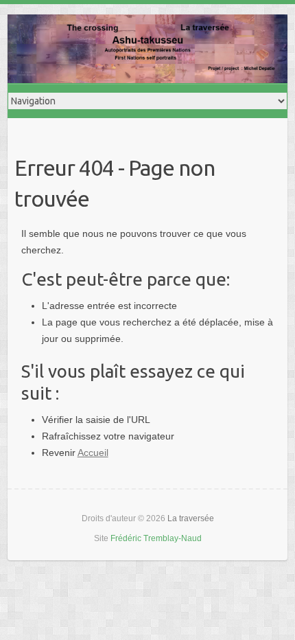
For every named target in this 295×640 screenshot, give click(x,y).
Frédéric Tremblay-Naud (156, 538)
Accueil (93, 452)
